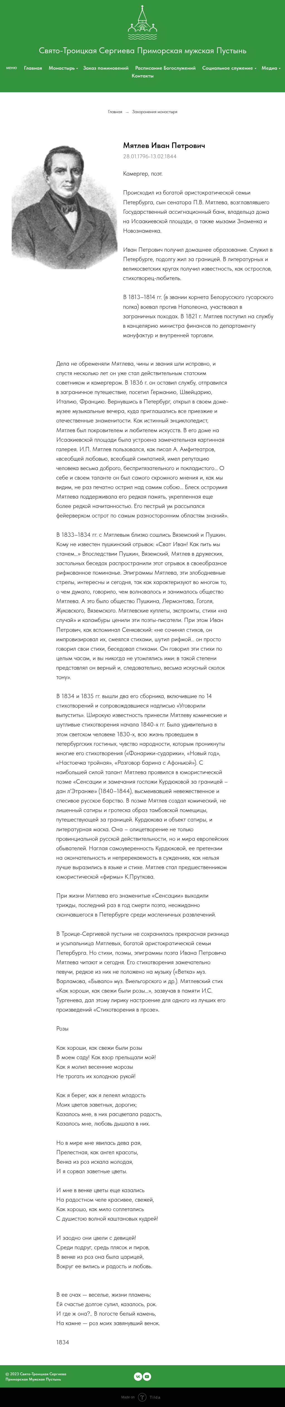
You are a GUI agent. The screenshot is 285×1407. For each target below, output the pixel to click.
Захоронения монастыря (154, 111)
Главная (33, 68)
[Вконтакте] (138, 1376)
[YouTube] (147, 1376)
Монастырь (62, 68)
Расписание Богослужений (165, 68)
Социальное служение (227, 68)
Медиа (269, 68)
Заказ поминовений (106, 68)
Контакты (143, 76)
